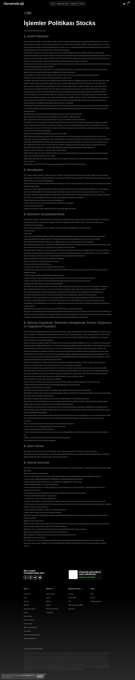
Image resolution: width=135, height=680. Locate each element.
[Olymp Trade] (14, 4)
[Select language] (124, 4)
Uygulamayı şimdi (87, 577)
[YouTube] (40, 577)
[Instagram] (30, 577)
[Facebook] (25, 577)
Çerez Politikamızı (26, 675)
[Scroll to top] (129, 676)
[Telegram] (35, 577)
